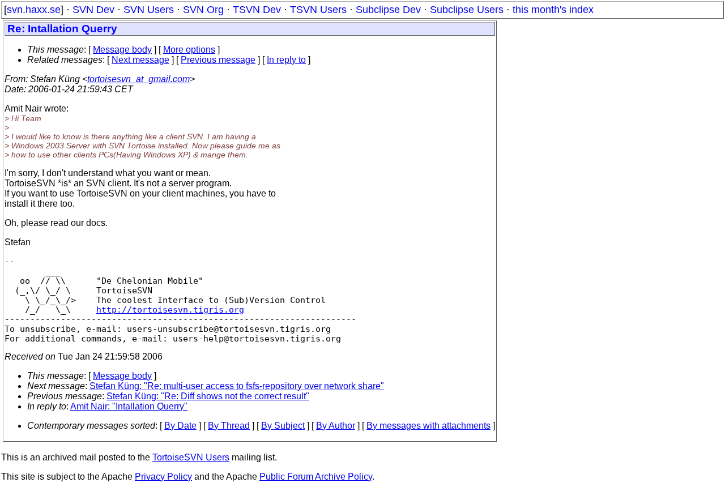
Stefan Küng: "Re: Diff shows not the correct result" (207, 396)
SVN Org (203, 9)
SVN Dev (93, 9)
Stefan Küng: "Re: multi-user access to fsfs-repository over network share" (236, 386)
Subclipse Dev (388, 9)
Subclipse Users (467, 9)
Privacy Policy (163, 476)
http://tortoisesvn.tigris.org (170, 309)
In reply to (286, 60)
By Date (180, 425)
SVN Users (148, 9)
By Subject (283, 425)
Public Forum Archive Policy (315, 476)
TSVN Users (318, 9)
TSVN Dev (257, 9)
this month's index (553, 9)
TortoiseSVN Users (190, 457)
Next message (140, 60)
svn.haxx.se (34, 9)
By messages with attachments (428, 425)
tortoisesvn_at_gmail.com (138, 79)
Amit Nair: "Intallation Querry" (128, 406)
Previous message (218, 60)
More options (189, 49)
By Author (335, 425)
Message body (122, 49)
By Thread (229, 425)
